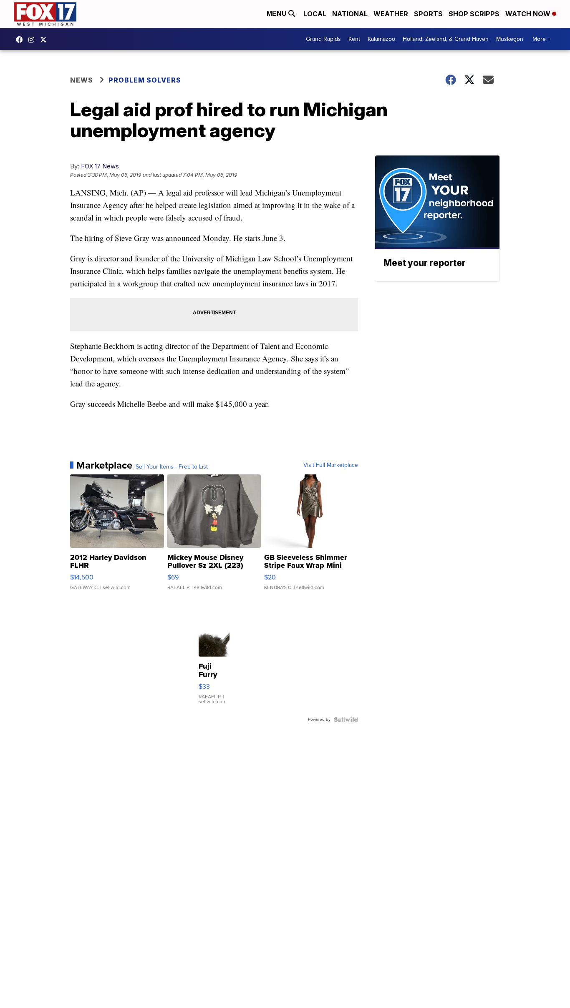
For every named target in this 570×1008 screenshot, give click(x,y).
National (350, 14)
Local (314, 14)
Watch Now (528, 14)
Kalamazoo (381, 39)
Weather (390, 14)
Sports (428, 14)
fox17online (21, 39)
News (81, 80)
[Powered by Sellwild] (346, 719)
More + (541, 39)
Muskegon (509, 39)
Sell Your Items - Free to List (172, 467)
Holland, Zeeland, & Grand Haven (446, 39)
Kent (354, 39)
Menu (277, 13)
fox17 (45, 39)
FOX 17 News (100, 166)
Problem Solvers (144, 80)
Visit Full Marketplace (330, 465)
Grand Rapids (323, 39)
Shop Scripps (474, 14)
